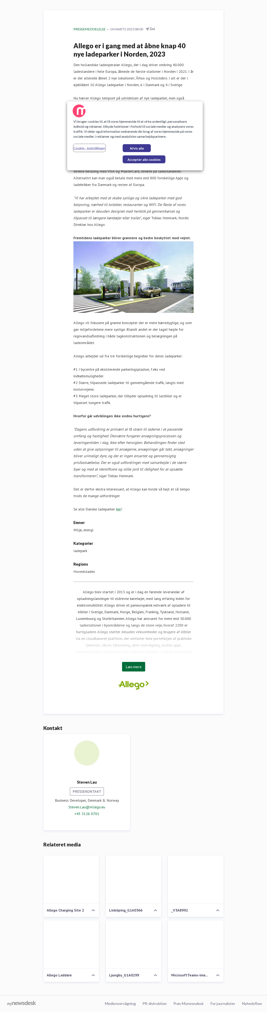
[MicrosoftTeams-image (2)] (196, 944)
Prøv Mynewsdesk (188, 1003)
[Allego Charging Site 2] (71, 879)
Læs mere (134, 666)
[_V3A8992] (196, 879)
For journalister (222, 1003)
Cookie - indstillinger (89, 148)
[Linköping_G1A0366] (133, 879)
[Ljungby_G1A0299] (133, 944)
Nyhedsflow (252, 1003)
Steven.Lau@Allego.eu (86, 807)
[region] (135, 135)
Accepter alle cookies (144, 159)
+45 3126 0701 (86, 813)
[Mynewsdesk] (21, 1003)
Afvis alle (137, 148)
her (118, 509)
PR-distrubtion (154, 1003)
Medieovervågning (120, 1003)
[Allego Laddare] (71, 944)
